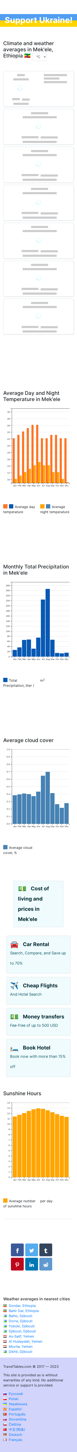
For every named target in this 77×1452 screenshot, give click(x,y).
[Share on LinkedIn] (31, 1264)
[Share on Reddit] (45, 1264)
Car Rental (36, 944)
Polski (13, 1399)
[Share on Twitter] (31, 1250)
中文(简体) (16, 1429)
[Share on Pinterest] (17, 1264)
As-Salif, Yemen (21, 1336)
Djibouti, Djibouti (22, 1331)
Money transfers (43, 1017)
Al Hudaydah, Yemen (25, 1341)
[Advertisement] (38, 368)
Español (15, 1409)
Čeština (14, 1424)
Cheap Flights (40, 985)
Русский (15, 1394)
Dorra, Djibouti (21, 1321)
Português (16, 1414)
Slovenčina (17, 1419)
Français (15, 1440)
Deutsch (15, 1434)
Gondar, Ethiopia (22, 1306)
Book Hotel (36, 1048)
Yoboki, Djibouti (22, 1326)
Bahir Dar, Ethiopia (24, 1311)
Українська (17, 1404)
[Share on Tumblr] (45, 1250)
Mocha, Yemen (21, 1346)
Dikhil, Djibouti (20, 1351)
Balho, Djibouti (20, 1316)
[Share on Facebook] (17, 1250)
